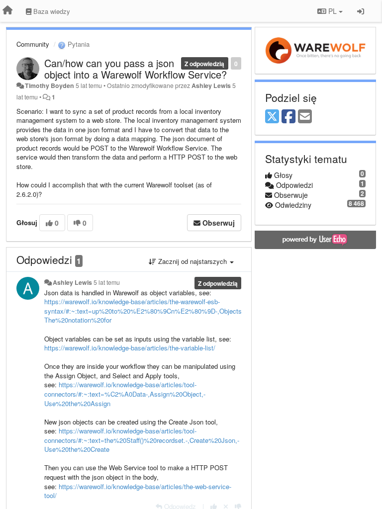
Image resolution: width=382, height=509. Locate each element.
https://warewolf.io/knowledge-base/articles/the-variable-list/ (129, 347)
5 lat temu (107, 282)
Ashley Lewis (211, 85)
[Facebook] (288, 116)
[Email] (305, 116)
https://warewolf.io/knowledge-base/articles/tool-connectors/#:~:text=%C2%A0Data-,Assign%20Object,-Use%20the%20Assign (124, 394)
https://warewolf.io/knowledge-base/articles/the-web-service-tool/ (137, 491)
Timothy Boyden (49, 85)
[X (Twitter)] (272, 116)
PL (332, 11)
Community (32, 44)
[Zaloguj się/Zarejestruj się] (361, 10)
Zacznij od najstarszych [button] (192, 261)
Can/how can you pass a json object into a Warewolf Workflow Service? (135, 69)
